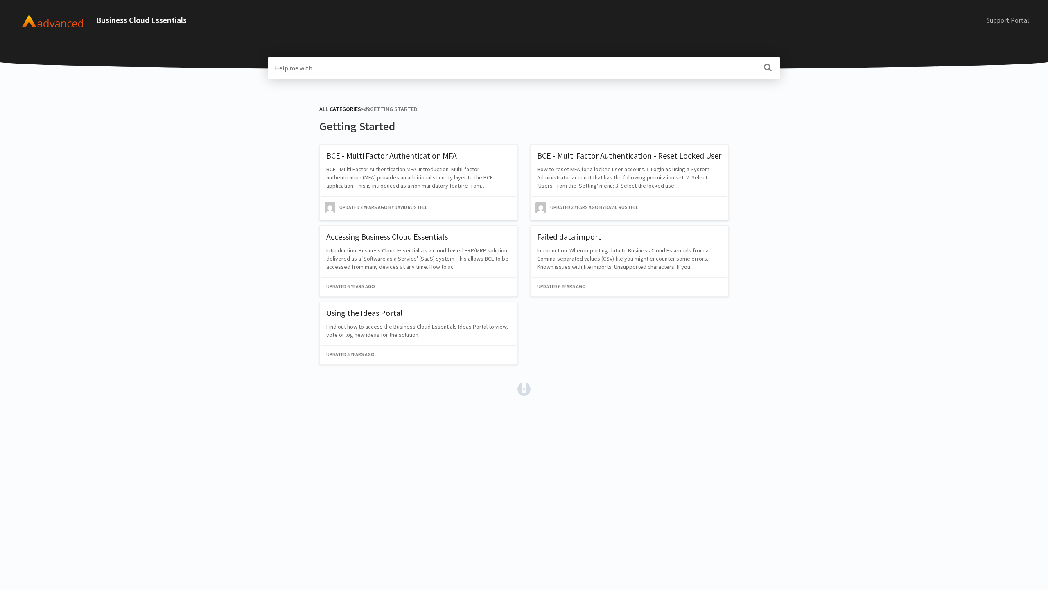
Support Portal (1008, 20)
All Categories (340, 109)
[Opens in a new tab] (524, 388)
